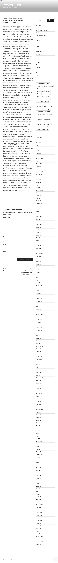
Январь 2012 (39, 444)
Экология (38, 72)
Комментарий (7, 217)
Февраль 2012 (39, 441)
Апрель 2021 (39, 153)
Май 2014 (38, 370)
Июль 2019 (38, 208)
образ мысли (40, 111)
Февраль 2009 (39, 536)
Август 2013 (39, 393)
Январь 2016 (39, 317)
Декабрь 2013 (39, 383)
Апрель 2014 (39, 372)
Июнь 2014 (38, 367)
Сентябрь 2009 (39, 518)
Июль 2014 (38, 364)
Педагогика (38, 57)
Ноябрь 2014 (39, 354)
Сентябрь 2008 (39, 541)
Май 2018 (38, 245)
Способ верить (40, 91)
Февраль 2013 (39, 409)
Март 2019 (38, 219)
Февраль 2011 (39, 473)
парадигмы (39, 116)
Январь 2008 (39, 547)
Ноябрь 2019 (39, 198)
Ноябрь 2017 (39, 261)
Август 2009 (39, 520)
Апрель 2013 (39, 404)
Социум (38, 67)
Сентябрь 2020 (39, 171)
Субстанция (12, 5)
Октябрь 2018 (39, 232)
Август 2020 (39, 174)
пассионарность (47, 116)
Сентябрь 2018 (39, 235)
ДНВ (48, 83)
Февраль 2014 (39, 377)
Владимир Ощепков (17, 18)
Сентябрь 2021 (39, 140)
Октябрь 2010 (39, 483)
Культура (38, 54)
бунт (49, 93)
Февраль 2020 (39, 190)
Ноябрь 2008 (39, 539)
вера (38, 96)
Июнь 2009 (38, 525)
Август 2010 (39, 488)
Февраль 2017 (39, 285)
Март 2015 (38, 343)
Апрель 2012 (39, 436)
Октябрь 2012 (39, 420)
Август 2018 (39, 237)
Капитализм (39, 49)
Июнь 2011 (38, 462)
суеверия (43, 126)
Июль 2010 (38, 491)
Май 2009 (38, 528)
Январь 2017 (39, 288)
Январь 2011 (39, 475)
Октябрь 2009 (39, 515)
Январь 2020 (39, 193)
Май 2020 (38, 182)
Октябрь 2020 (39, 169)
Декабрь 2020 (39, 163)
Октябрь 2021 (39, 137)
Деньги (37, 46)
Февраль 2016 (39, 314)
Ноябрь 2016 (39, 293)
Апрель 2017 (39, 280)
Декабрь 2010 (39, 478)
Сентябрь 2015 (39, 327)
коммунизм (46, 104)
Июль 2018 (38, 240)
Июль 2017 (38, 272)
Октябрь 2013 (39, 388)
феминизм (49, 126)
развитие (39, 121)
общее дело (47, 111)
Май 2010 (38, 496)
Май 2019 (38, 214)
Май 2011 (38, 465)
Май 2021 (38, 150)
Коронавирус (39, 51)
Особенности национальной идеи (44, 33)
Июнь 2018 (38, 243)
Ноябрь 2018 (39, 229)
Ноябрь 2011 (39, 449)
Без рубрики (8, 200)
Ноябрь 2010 (39, 481)
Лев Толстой (44, 86)
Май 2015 (38, 338)
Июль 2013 (38, 396)
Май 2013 (38, 401)
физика (38, 129)
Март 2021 (38, 156)
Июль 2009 (38, 523)
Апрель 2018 (39, 248)
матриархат (47, 109)
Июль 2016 (38, 303)
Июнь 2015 (38, 335)
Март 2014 (38, 375)
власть (42, 96)
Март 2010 (38, 502)
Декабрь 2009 (39, 510)
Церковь (39, 93)
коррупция (39, 106)
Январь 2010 (39, 507)
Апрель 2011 (39, 467)
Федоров (48, 91)
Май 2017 (38, 277)
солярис (49, 124)
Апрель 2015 (39, 341)
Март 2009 (38, 533)
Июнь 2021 (38, 148)
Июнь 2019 (38, 211)
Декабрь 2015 (39, 319)
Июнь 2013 (38, 399)
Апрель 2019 (39, 216)
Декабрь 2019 (39, 195)
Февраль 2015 (39, 346)
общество (39, 114)
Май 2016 (38, 309)
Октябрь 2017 (39, 264)
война (47, 96)
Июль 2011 (38, 459)
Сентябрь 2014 (39, 359)
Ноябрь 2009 (39, 512)
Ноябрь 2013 (39, 385)
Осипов (51, 86)
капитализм (39, 104)
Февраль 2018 (39, 253)
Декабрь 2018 (39, 227)
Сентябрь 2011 (39, 454)
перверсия (39, 119)
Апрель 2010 (39, 499)
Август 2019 (39, 206)
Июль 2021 (38, 145)
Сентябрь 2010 (39, 486)
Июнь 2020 (38, 179)
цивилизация (45, 129)
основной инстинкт (47, 114)
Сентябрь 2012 (39, 422)
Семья (37, 64)
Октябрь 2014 (39, 356)
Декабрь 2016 (39, 290)
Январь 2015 (39, 348)
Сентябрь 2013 (39, 391)
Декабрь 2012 (39, 415)
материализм (40, 109)
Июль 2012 (38, 428)
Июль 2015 (38, 333)
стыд (38, 126)
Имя (4, 237)
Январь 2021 (39, 161)
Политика (38, 59)
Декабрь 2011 (39, 446)
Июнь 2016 (38, 306)
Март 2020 (38, 187)
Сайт (4, 251)
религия (39, 124)
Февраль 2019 (39, 222)
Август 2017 (39, 269)
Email (5, 244)
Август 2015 (39, 330)
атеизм (44, 93)
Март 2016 (38, 311)
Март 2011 (38, 470)
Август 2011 (39, 457)
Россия (44, 88)
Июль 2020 (38, 177)
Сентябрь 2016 (39, 298)
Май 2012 (38, 433)
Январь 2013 (39, 412)
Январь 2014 (39, 380)
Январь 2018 (39, 256)
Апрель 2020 (39, 185)
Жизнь (38, 86)
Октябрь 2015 (39, 325)
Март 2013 (38, 407)
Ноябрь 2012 (39, 417)
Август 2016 (39, 301)
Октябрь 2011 (39, 451)
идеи (42, 101)
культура (50, 106)
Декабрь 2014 (39, 351)
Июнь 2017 (38, 274)
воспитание (39, 99)
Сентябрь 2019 (39, 203)
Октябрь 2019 (39, 200)
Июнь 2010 (38, 494)
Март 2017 (38, 282)
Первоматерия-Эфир (41, 35)
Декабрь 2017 (39, 259)
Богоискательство (41, 83)
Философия (39, 70)
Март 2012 (38, 438)
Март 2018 (38, 251)
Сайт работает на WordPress (9, 559)
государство (47, 99)
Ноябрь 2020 (39, 166)
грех (38, 101)
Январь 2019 (39, 224)
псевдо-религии (47, 119)
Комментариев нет (8, 194)
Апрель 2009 (39, 531)
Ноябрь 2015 (39, 322)
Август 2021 (39, 142)
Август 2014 (39, 362)
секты (44, 124)
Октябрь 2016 (39, 296)
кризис (45, 106)
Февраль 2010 (39, 504)
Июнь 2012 (38, 430)
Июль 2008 (38, 544)
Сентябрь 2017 (39, 267)
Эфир (37, 75)
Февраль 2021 (39, 158)
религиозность (46, 121)
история (47, 101)
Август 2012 (39, 425)
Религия (38, 62)
